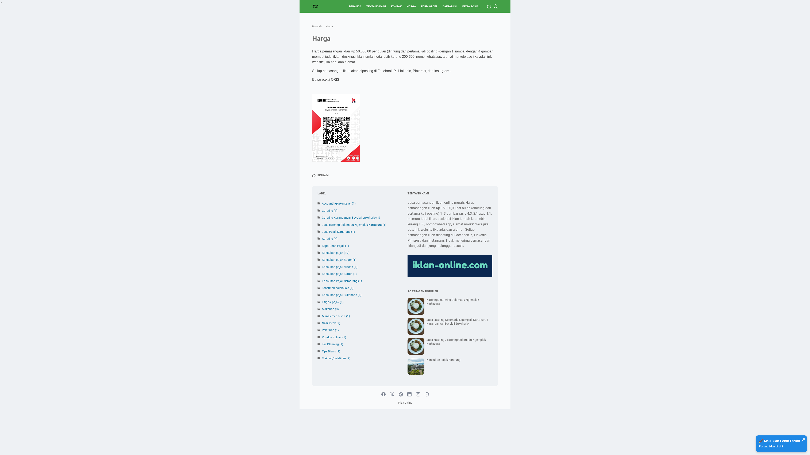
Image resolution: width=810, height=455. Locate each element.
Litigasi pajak (333, 302)
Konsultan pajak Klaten (339, 274)
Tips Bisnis (331, 351)
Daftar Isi (450, 6)
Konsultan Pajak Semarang (342, 281)
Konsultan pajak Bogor (339, 259)
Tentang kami (376, 6)
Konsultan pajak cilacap (340, 267)
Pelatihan (330, 330)
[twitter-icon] (392, 394)
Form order (429, 6)
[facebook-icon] (383, 394)
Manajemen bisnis (336, 316)
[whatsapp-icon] (427, 394)
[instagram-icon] (418, 394)
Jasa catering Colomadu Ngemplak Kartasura (354, 224)
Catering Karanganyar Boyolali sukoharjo (351, 217)
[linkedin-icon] (409, 394)
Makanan (330, 309)
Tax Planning (332, 344)
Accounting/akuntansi (339, 203)
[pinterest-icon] (401, 394)
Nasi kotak (331, 323)
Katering (330, 238)
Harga (411, 6)
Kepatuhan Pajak (335, 246)
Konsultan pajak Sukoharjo (342, 295)
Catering (330, 210)
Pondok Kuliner (334, 337)
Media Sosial (471, 6)
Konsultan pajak (335, 252)
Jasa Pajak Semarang (338, 231)
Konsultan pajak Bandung (443, 359)
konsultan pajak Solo (338, 288)
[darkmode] (489, 6)
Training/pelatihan (336, 358)
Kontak (396, 6)
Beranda (355, 6)
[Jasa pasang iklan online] (315, 6)
